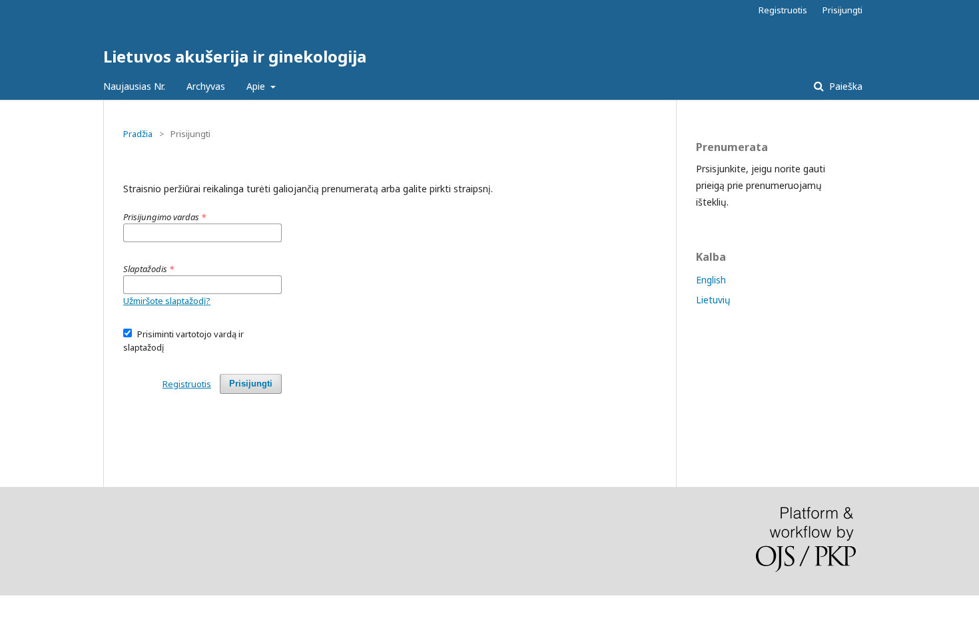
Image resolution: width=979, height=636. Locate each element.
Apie (257, 86)
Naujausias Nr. (134, 86)
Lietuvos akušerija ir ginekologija (234, 56)
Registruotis (783, 10)
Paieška (844, 86)
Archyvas (205, 86)
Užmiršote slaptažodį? (166, 301)
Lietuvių (713, 299)
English (711, 279)
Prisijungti (842, 10)
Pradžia (138, 134)
